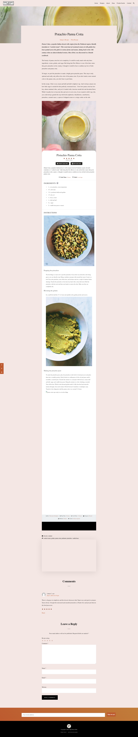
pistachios (69, 538)
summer (50, 536)
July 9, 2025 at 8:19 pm (53, 595)
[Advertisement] (69, 555)
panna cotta (58, 538)
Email (44, 678)
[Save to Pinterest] (2, 368)
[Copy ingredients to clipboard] (57, 183)
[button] (133, 3)
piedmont (64, 538)
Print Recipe (74, 40)
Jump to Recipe (64, 40)
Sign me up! (111, 714)
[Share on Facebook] (2, 365)
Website (44, 687)
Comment (45, 643)
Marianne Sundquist (53, 516)
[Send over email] (2, 372)
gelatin (53, 538)
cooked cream (47, 538)
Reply (43, 613)
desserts (46, 536)
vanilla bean (76, 538)
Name (44, 668)
